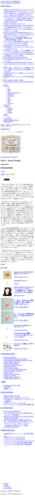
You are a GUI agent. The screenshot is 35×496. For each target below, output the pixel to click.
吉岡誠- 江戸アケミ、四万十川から (14, 437)
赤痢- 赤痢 (7, 387)
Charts (6, 114)
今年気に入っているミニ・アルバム (15, 402)
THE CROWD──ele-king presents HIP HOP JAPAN (18, 81)
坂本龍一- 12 (8, 389)
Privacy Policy (8, 488)
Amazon (3, 171)
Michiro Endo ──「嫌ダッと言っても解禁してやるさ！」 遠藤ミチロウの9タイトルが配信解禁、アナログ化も (19, 69)
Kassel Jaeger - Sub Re (10, 366)
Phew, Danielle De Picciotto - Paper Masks (15, 57)
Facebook (3, 491)
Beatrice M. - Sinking (10, 375)
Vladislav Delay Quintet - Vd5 (12, 378)
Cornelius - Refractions (10, 357)
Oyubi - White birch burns (11, 368)
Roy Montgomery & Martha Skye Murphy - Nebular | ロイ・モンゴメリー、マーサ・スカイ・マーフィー (19, 64)
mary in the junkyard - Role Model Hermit (15, 369)
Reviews (6, 86)
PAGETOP (17, 491)
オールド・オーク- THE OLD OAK (14, 439)
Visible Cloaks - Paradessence (12, 374)
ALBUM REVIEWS (8, 354)
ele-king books (8, 118)
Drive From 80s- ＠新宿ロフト (12, 411)
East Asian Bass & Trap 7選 (11, 395)
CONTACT (7, 486)
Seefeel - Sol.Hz (8, 372)
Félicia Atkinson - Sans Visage (12, 362)
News (5, 115)
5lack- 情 (16, 280)
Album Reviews (16, 124)
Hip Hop (10, 157)
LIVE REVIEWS (7, 408)
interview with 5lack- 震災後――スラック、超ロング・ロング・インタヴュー (23, 335)
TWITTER (10, 491)
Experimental (4, 157)
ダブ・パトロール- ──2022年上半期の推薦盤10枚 (19, 404)
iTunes (25, 277)
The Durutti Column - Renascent (13, 365)
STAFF (6, 485)
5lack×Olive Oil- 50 (19, 272)
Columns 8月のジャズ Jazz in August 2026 (16, 45)
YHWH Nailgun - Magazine (11, 377)
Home (5, 84)
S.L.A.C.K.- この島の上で (21, 343)
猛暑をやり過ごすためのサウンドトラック (17, 397)
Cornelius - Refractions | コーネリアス (15, 23)
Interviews (7, 105)
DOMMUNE (9, 121)
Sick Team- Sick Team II (21, 325)
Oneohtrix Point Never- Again (12, 385)
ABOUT (6, 483)
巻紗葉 (3, 174)
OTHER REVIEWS (8, 430)
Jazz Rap (15, 157)
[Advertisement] (17, 464)
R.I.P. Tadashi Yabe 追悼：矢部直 (13, 80)
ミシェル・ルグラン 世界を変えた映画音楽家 (18, 444)
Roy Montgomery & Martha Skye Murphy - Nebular (18, 360)
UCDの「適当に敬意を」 (21, 307)
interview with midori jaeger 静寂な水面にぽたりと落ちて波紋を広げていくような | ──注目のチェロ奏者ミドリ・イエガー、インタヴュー (19, 34)
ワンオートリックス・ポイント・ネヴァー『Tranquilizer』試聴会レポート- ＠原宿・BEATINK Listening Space (17, 425)
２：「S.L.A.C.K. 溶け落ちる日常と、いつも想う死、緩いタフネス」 (24, 315)
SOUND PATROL (7, 392)
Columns (6, 106)
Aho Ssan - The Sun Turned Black (13, 371)
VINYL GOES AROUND (11, 120)
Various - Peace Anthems (11, 363)
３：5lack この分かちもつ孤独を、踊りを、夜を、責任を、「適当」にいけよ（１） (23, 302)
